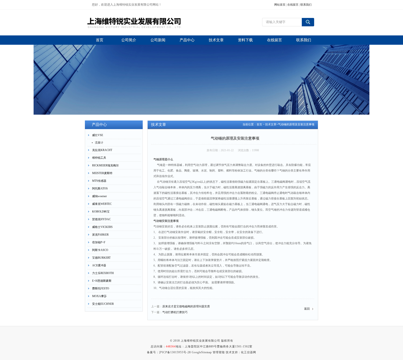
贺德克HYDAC (101, 219)
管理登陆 (219, 352)
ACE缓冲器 (99, 265)
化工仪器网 (248, 352)
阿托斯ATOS (100, 188)
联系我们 (306, 4)
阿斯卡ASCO (100, 250)
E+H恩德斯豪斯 (101, 280)
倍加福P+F (98, 242)
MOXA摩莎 (99, 296)
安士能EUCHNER (103, 303)
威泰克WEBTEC (102, 204)
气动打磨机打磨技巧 (175, 312)
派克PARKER (100, 234)
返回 (307, 308)
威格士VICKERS (102, 227)
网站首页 (279, 4)
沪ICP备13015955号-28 (175, 352)
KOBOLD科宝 (101, 211)
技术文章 (270, 124)
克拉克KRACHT (102, 150)
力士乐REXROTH (103, 273)
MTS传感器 (99, 180)
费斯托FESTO (100, 288)
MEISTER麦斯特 (102, 173)
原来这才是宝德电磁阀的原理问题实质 (186, 306)
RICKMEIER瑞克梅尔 (105, 165)
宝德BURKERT (101, 257)
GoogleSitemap (202, 352)
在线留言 (293, 4)
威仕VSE (97, 135)
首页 (259, 124)
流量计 (99, 142)
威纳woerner (99, 196)
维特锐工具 (99, 157)
